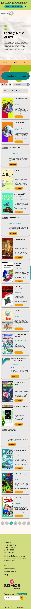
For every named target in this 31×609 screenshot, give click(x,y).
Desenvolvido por (8, 606)
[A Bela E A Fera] (7, 132)
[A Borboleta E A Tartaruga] (7, 203)
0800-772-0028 (10, 547)
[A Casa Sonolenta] (7, 459)
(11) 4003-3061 (10, 550)
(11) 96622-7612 (11, 545)
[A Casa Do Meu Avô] (7, 415)
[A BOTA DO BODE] (5, 226)
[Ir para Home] (7, 13)
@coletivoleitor (11, 552)
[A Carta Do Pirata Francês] (7, 344)
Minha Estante (11, 76)
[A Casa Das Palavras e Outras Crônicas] (6, 368)
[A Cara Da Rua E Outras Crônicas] (7, 296)
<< (2, 523)
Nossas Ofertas (10, 572)
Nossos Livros (9, 568)
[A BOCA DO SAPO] (5, 156)
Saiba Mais (19, 116)
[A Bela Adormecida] (7, 108)
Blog (6, 575)
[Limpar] (10, 84)
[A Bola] (7, 179)
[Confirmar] (6, 84)
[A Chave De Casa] (7, 483)
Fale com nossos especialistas (14, 6)
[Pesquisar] (28, 84)
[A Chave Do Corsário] (7, 507)
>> (28, 523)
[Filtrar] (2, 84)
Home (6, 565)
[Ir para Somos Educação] (12, 584)
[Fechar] (25, 6)
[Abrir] (28, 13)
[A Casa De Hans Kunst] (7, 391)
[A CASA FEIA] (4, 437)
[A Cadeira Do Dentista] (7, 272)
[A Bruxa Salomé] (7, 248)
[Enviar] (21, 598)
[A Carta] (7, 320)
